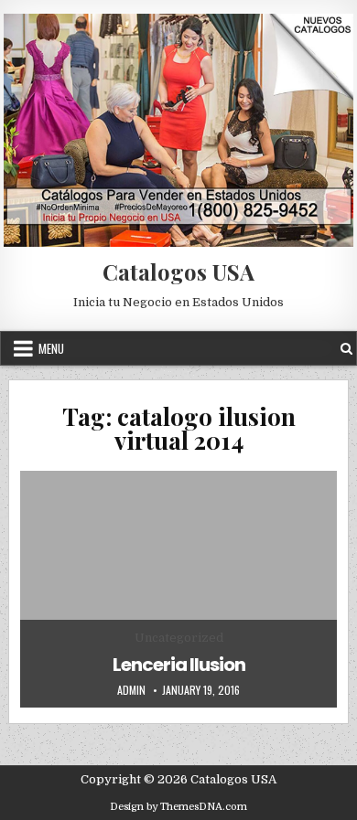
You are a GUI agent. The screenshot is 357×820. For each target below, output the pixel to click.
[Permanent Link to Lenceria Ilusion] (178, 589)
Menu (51, 348)
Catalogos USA (178, 271)
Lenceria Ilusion (179, 664)
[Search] (346, 349)
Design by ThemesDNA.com (178, 807)
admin (131, 690)
